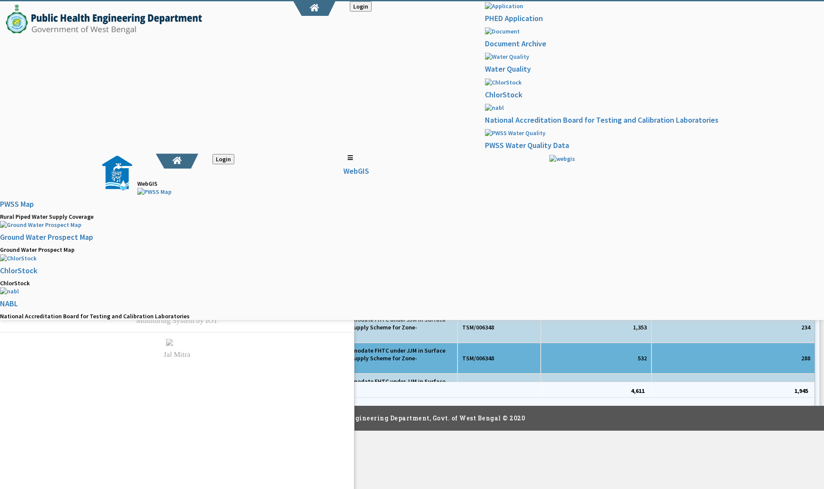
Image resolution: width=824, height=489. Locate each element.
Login (360, 6)
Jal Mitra (177, 354)
